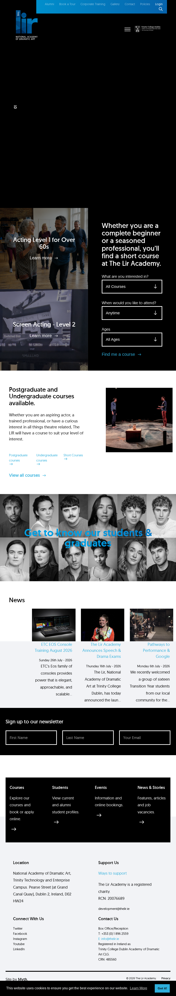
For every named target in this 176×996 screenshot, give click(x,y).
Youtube (18, 944)
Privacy (165, 978)
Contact (130, 4)
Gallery (115, 4)
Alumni (49, 4)
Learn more (41, 257)
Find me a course (119, 354)
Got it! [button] (162, 988)
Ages (106, 329)
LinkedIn (19, 949)
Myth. (23, 979)
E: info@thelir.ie (108, 939)
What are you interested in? (125, 276)
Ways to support (112, 873)
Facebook (20, 934)
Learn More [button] (138, 988)
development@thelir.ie (113, 909)
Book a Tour (67, 4)
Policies (145, 4)
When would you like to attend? (129, 302)
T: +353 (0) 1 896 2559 (113, 934)
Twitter (18, 928)
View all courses (25, 475)
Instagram (20, 939)
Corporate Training (92, 4)
